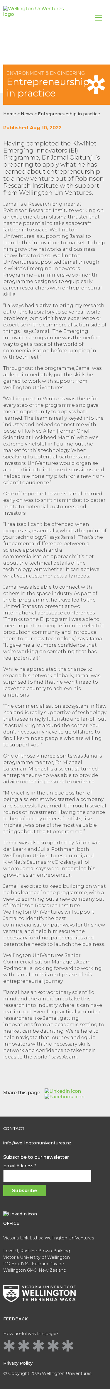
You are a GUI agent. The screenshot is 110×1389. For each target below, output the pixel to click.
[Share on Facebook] (64, 1097)
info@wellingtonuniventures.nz (37, 1143)
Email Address (19, 1165)
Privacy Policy (18, 1363)
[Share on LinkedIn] (63, 1091)
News (27, 113)
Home (9, 113)
